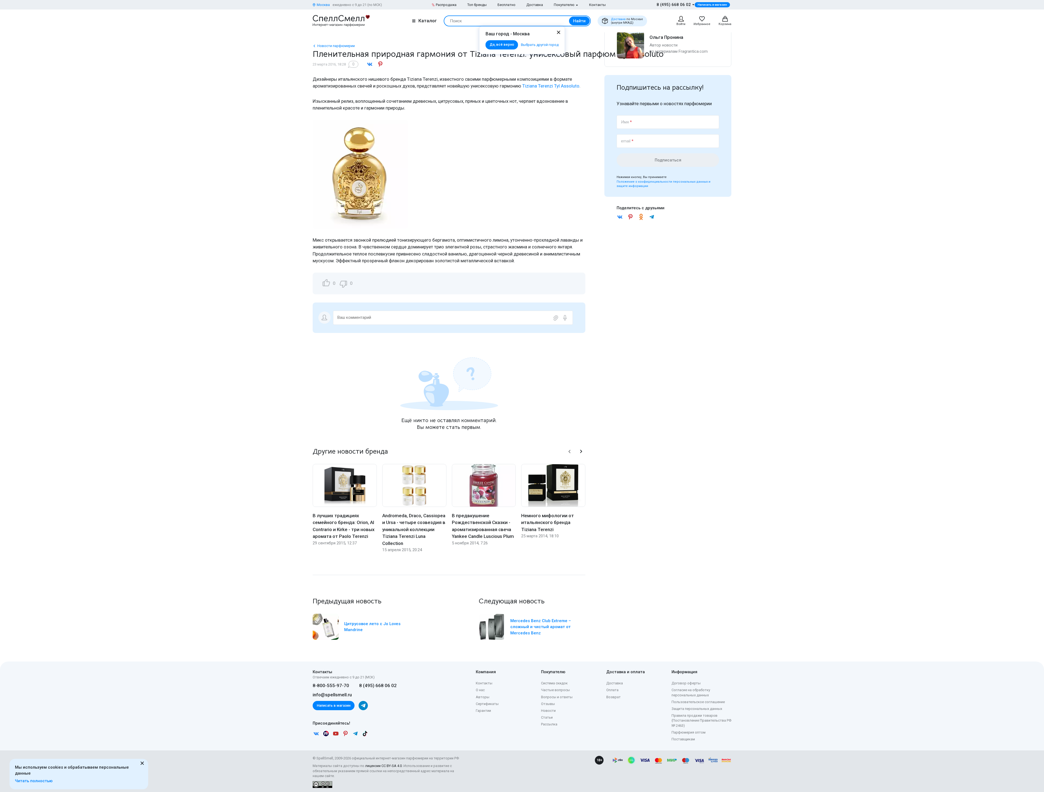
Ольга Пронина (666, 37)
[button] (569, 451)
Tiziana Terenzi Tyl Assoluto (550, 86)
